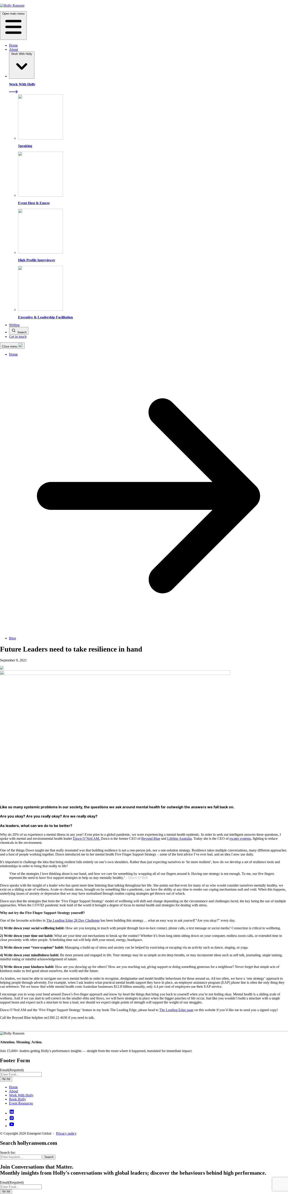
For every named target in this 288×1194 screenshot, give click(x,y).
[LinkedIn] (11, 1113)
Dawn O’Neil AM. (87, 838)
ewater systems (240, 838)
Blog (12, 638)
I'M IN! (6, 1079)
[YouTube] (11, 1126)
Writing (14, 325)
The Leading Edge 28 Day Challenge (73, 920)
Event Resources (21, 1103)
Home (13, 45)
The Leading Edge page (176, 1010)
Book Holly (17, 1099)
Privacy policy (66, 1133)
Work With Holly (21, 1095)
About (13, 49)
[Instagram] (11, 1119)
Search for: (8, 1152)
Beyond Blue (150, 838)
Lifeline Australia (179, 838)
